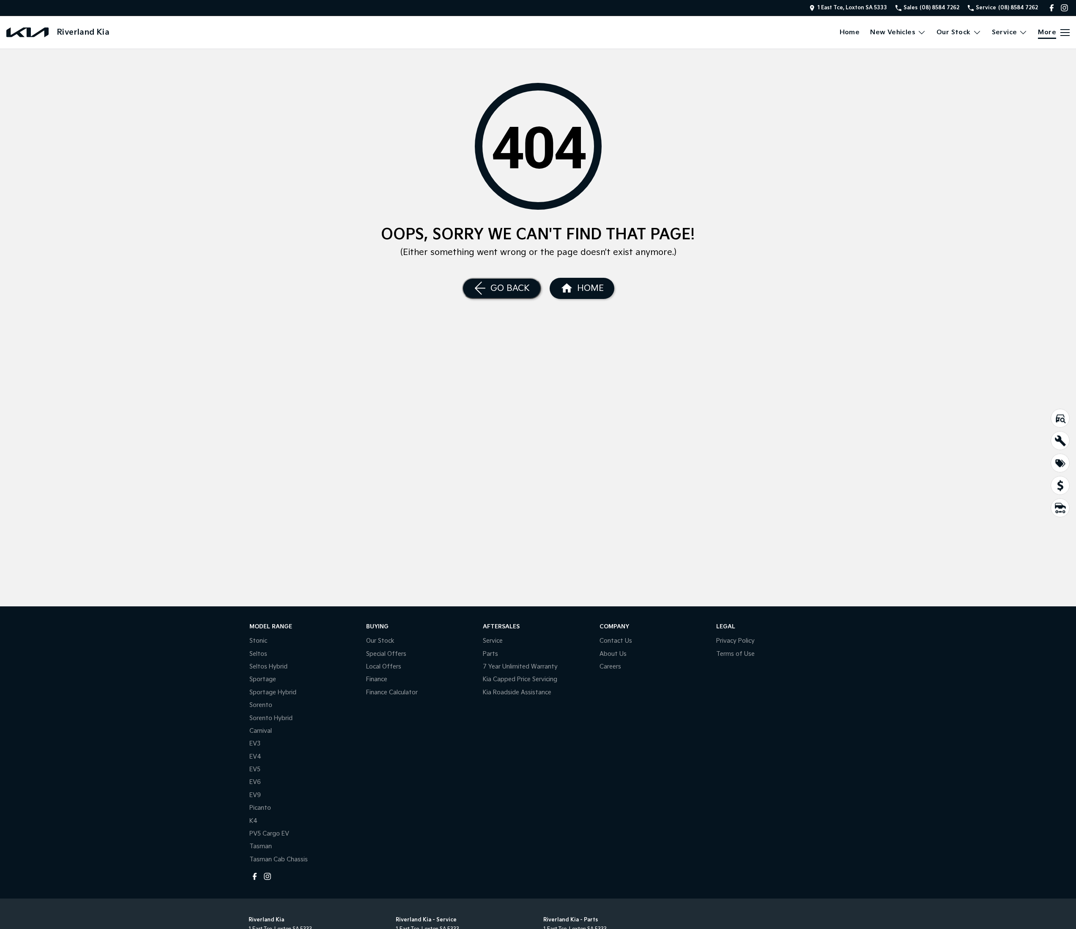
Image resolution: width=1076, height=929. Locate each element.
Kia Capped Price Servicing (520, 679)
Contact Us (616, 640)
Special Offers (386, 654)
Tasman (260, 846)
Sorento (260, 705)
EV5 (254, 769)
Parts (490, 654)
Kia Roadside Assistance (517, 692)
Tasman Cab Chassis (278, 859)
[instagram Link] (1064, 8)
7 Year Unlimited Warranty (520, 666)
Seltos (258, 654)
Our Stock (953, 32)
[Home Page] (27, 32)
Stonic (258, 640)
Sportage (262, 679)
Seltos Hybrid (268, 666)
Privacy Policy (735, 640)
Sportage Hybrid (272, 692)
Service (1004, 32)
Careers (610, 666)
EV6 (255, 782)
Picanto (260, 807)
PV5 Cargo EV (269, 833)
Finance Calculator (392, 692)
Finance (376, 679)
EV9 (255, 795)
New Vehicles (892, 32)
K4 (253, 821)
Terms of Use (735, 654)
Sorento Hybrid (271, 718)
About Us (613, 654)
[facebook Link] (1051, 8)
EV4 (255, 756)
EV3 (254, 743)
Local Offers (383, 666)
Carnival (260, 730)
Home (850, 32)
